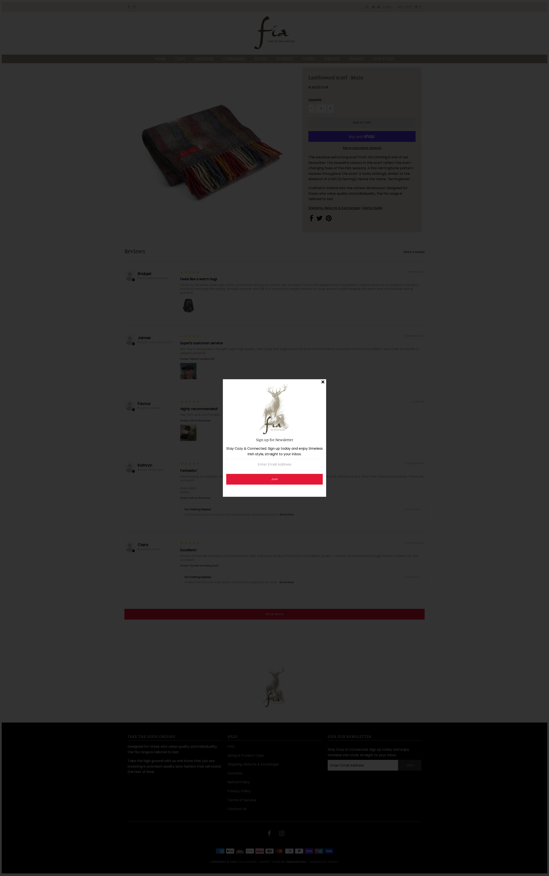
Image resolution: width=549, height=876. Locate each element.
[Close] (323, 382)
